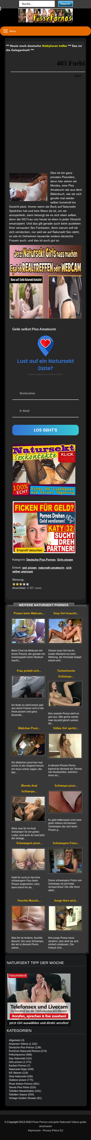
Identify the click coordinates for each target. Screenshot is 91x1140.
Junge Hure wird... (66, 900)
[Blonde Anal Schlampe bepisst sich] (28, 808)
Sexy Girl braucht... (66, 613)
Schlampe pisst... (66, 785)
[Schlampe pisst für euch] (65, 802)
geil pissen (29, 567)
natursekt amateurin (51, 567)
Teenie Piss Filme (19, 1087)
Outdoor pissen (17, 1080)
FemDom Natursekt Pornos (24, 1051)
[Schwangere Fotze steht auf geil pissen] (65, 861)
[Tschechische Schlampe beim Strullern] (65, 694)
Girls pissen (65, 559)
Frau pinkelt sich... (29, 670)
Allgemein (15, 1040)
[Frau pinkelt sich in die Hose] (28, 687)
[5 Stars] (27, 584)
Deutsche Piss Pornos (40, 559)
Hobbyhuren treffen (54, 46)
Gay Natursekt (17, 1058)
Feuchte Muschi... (29, 900)
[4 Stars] (24, 584)
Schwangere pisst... (29, 843)
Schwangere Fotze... (66, 843)
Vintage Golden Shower (22, 1098)
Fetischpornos (17, 1054)
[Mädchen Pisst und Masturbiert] (28, 744)
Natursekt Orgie (18, 1069)
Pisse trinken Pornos (21, 1083)
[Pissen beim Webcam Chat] (28, 631)
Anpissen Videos (18, 1043)
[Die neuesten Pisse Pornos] (45, 15)
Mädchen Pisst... (29, 728)
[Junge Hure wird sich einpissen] (65, 918)
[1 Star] (14, 584)
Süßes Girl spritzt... (66, 728)
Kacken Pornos (17, 1065)
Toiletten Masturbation (21, 1091)
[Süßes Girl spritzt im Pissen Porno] (65, 746)
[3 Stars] (20, 584)
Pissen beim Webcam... (29, 613)
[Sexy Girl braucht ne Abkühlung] (65, 631)
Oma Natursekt (17, 1076)
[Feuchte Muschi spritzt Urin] (28, 918)
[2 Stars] (17, 584)
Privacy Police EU (53, 1130)
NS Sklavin (15, 1072)
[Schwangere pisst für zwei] (28, 859)
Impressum (34, 1130)
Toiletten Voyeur (18, 1094)
